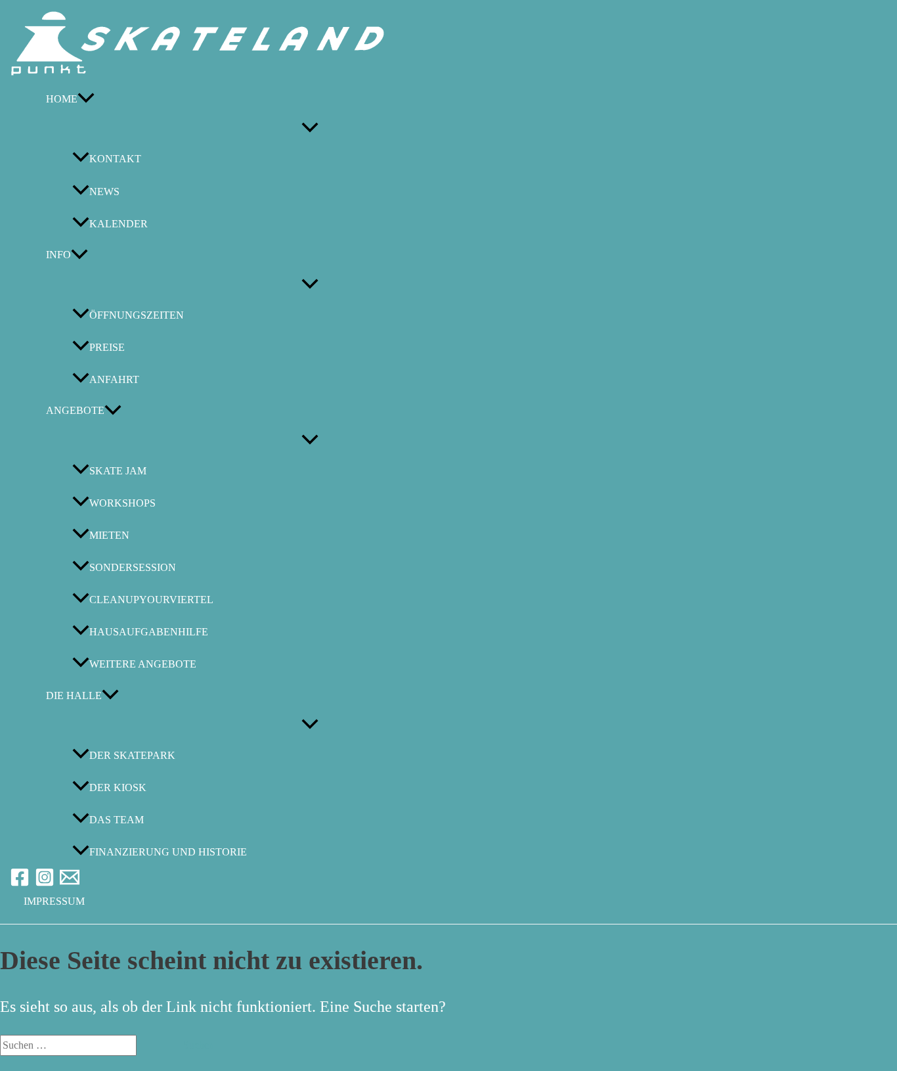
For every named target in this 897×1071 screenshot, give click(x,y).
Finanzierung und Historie (168, 851)
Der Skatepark (132, 755)
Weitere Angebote (142, 664)
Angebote (75, 410)
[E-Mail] (69, 883)
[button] (54, 901)
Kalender (118, 223)
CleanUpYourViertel (151, 599)
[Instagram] (45, 883)
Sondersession (132, 567)
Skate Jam (117, 470)
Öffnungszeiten (136, 315)
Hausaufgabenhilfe (148, 631)
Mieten (109, 535)
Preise (107, 347)
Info (58, 254)
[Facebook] (20, 883)
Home (61, 98)
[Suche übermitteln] (153, 1045)
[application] (86, 99)
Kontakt (115, 159)
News (104, 191)
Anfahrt (114, 379)
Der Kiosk (117, 787)
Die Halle (74, 695)
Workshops (122, 503)
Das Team (116, 819)
